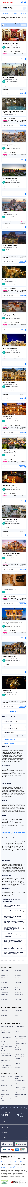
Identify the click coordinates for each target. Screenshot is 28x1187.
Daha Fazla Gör (14, 711)
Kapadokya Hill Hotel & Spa (18, 725)
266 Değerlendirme (15, 489)
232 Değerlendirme (15, 626)
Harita (6, 13)
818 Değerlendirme (15, 420)
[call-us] (22, 2)
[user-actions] (25, 2)
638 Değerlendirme (15, 283)
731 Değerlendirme (13, 81)
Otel (6, 960)
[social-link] (2, 1108)
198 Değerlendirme (15, 592)
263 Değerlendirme (15, 660)
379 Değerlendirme (13, 694)
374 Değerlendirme (15, 523)
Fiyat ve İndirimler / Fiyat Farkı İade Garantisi (11, 21)
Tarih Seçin (22, 58)
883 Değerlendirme (15, 318)
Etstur (2, 960)
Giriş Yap (23, 25)
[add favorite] (24, 31)
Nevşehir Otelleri (12, 960)
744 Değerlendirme (10, 249)
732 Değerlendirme (15, 47)
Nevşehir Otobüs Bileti (10, 739)
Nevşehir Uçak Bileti (9, 743)
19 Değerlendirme (15, 557)
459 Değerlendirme (15, 455)
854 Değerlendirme (15, 148)
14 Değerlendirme (15, 216)
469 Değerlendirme (15, 182)
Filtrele (15, 13)
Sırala (22, 13)
